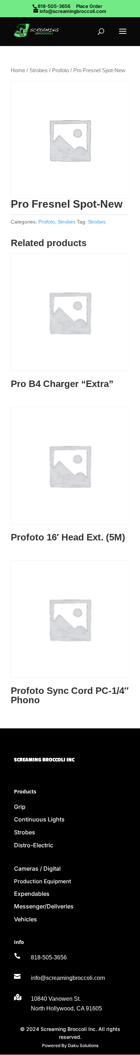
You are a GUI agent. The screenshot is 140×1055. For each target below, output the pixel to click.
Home (18, 70)
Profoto (60, 70)
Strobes (38, 70)
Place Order (89, 6)
